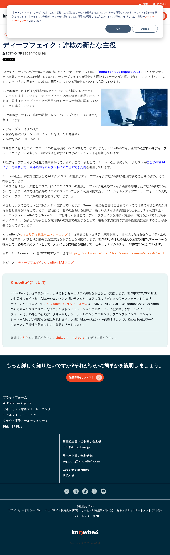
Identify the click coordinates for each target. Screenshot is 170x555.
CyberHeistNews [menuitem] (76, 470)
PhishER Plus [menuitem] (12, 426)
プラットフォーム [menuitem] (15, 397)
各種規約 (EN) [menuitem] (85, 506)
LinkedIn (62, 337)
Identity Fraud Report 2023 (119, 72)
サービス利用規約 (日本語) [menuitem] (97, 510)
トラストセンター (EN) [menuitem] (85, 516)
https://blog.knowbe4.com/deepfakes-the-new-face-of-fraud (116, 253)
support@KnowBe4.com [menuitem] (81, 461)
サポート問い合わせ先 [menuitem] (77, 455)
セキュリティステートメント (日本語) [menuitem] (139, 510)
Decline (145, 28)
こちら (24, 337)
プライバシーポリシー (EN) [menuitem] (25, 510)
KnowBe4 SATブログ (58, 262)
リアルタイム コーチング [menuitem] (20, 415)
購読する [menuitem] (69, 475)
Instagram (79, 337)
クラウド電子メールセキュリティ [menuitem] (25, 421)
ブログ (6, 35)
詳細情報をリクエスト (81, 377)
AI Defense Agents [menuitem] (17, 403)
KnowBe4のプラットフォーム (67, 304)
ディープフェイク (30, 262)
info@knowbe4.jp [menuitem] (76, 447)
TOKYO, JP (13, 53)
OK (118, 28)
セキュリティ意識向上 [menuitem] (27, 409)
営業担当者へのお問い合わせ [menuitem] (82, 441)
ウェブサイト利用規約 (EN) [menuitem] (61, 510)
